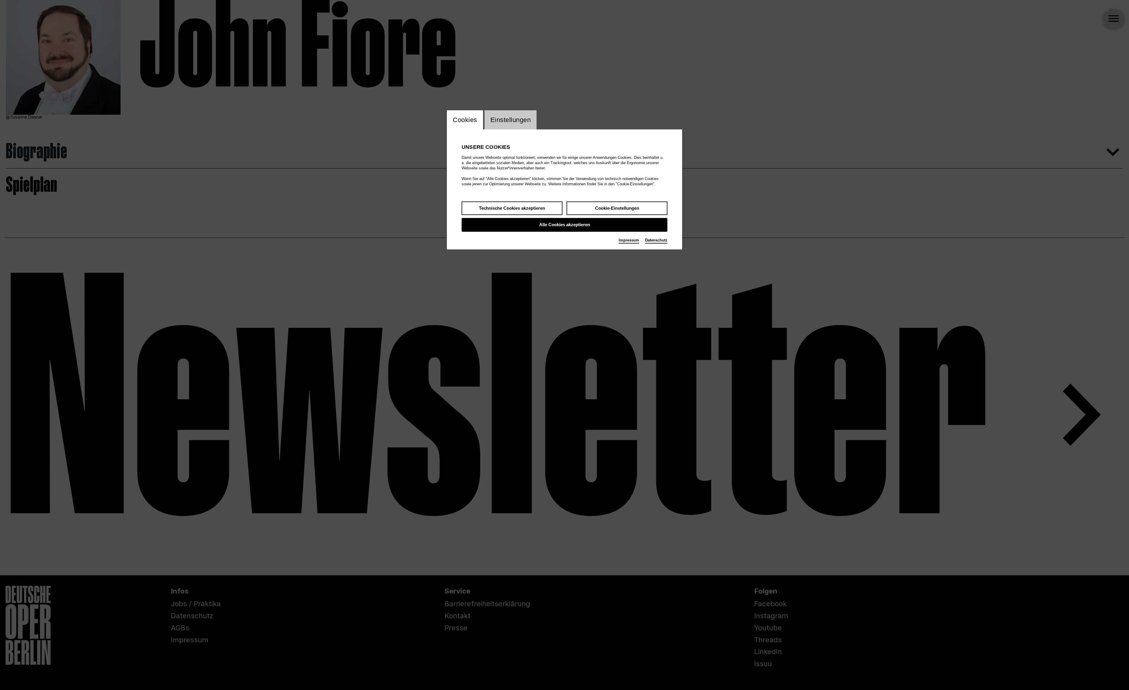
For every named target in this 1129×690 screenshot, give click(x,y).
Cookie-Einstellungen (617, 208)
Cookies (465, 120)
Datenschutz (656, 240)
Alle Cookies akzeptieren (564, 224)
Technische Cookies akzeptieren (512, 208)
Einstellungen (510, 120)
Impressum (629, 240)
